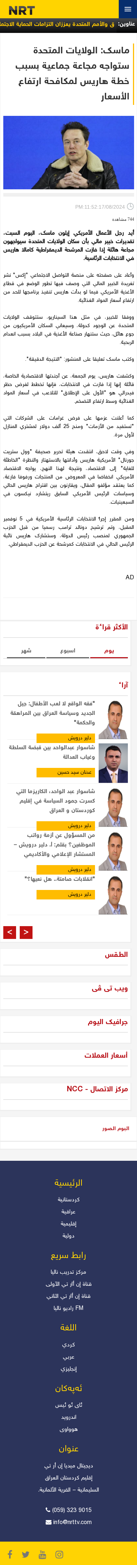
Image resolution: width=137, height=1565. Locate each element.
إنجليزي (69, 1369)
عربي (69, 1357)
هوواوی (69, 1429)
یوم (109, 651)
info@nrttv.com (72, 1523)
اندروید (68, 1417)
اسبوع (67, 651)
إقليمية (68, 1224)
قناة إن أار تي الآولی (69, 1284)
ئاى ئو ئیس (68, 1405)
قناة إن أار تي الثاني (68, 1296)
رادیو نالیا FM (68, 1308)
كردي (68, 1345)
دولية (68, 1236)
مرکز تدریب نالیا (68, 1272)
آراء (123, 686)
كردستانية (69, 1200)
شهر (26, 651)
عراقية (68, 1212)
